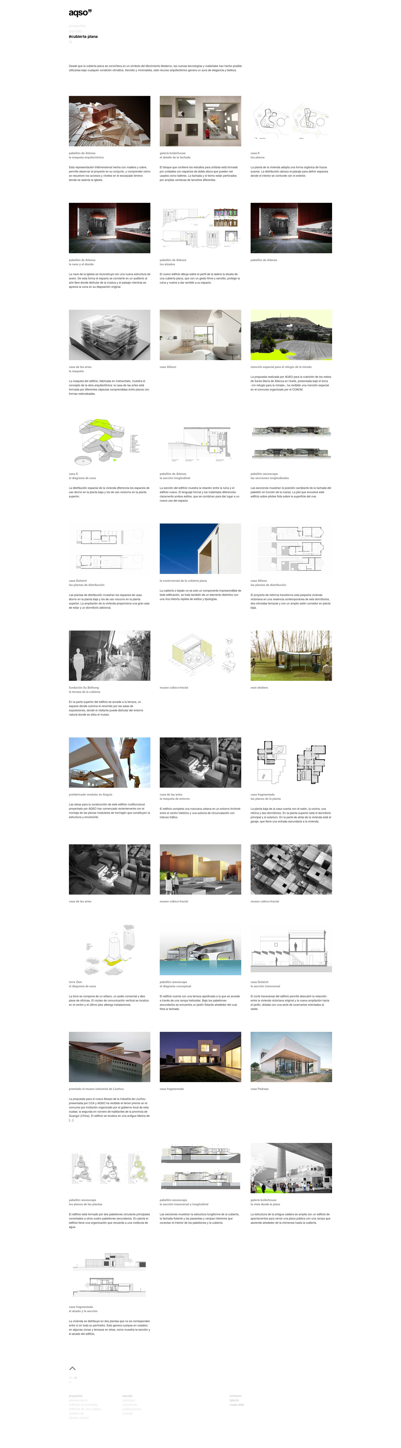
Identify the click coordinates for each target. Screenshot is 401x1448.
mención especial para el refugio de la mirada (281, 367)
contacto (236, 1395)
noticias (127, 1413)
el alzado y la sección (83, 1311)
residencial (76, 1413)
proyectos (76, 1395)
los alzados (167, 264)
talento (234, 1400)
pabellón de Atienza (264, 260)
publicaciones (131, 1409)
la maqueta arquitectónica (86, 157)
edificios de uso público (85, 1409)
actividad (128, 1400)
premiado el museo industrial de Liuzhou (96, 1089)
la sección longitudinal (175, 478)
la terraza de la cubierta (84, 692)
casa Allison (168, 367)
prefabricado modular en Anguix (90, 794)
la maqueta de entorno (175, 799)
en (70, 1377)
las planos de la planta (266, 799)
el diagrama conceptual (175, 986)
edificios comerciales (83, 1404)
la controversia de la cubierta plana (183, 581)
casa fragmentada (172, 1089)
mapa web (237, 1404)
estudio (127, 1395)
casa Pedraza (259, 1089)
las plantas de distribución (86, 585)
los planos (258, 157)
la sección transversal (265, 986)
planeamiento (78, 1400)
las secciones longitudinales (270, 478)
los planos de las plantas (85, 1204)
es (75, 1377)
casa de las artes (80, 901)
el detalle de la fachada (175, 157)
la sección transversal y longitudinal (184, 1204)
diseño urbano (79, 1417)
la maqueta (76, 371)
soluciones (129, 1404)
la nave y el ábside (81, 264)
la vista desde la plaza (265, 1204)
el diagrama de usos (82, 478)
